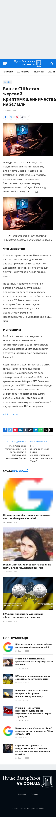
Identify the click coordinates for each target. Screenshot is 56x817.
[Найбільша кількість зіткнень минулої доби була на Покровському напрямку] (8, 693)
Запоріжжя (23, 71)
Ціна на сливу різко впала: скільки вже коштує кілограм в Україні (27, 517)
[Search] (51, 63)
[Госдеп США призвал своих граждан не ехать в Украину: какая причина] (28, 544)
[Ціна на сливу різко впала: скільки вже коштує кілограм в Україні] (28, 494)
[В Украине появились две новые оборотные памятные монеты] (28, 593)
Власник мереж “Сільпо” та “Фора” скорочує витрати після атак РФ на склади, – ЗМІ (34, 731)
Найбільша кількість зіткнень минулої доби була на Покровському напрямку (31, 693)
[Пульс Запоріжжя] (28, 63)
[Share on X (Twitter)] (11, 117)
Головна (8, 71)
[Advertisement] (28, 29)
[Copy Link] (22, 117)
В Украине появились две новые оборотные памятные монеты (23, 615)
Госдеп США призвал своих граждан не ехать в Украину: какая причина (27, 566)
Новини (39, 71)
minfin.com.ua (10, 414)
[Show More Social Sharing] (27, 117)
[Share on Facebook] (5, 117)
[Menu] (5, 63)
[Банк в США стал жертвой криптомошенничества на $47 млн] (28, 139)
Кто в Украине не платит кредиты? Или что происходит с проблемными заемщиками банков (15, 452)
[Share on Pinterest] (16, 117)
